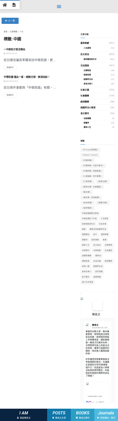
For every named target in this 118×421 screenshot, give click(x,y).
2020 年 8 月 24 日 (11, 81)
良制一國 (85, 266)
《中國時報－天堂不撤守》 (93, 166)
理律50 (98, 256)
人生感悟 (87, 48)
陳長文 (96, 314)
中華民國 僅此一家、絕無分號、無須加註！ (27, 76)
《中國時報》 (87, 160)
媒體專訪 (85, 234)
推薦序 (86, 123)
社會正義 (85, 90)
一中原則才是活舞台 (14, 49)
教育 (105, 240)
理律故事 (87, 75)
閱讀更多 (10, 68)
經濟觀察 (85, 101)
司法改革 (102, 224)
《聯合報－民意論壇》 (91, 197)
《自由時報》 (87, 203)
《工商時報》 (87, 181)
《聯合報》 (86, 192)
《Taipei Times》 (90, 155)
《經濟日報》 (102, 181)
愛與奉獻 (85, 43)
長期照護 (97, 277)
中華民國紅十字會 (89, 219)
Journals (106, 413)
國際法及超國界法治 (98, 229)
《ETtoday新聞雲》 (90, 150)
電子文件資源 (87, 282)
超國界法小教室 (88, 107)
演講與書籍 (86, 256)
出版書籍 (87, 118)
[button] (59, 6)
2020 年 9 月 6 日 (11, 53)
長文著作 (85, 113)
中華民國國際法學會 (90, 213)
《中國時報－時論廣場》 (92, 171)
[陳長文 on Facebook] (97, 305)
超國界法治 (88, 79)
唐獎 (84, 229)
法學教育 (87, 70)
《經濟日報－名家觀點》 (92, 187)
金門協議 (99, 272)
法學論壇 (97, 250)
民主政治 (85, 54)
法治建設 (85, 65)
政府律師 (95, 240)
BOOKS (82, 413)
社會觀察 (85, 95)
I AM (23, 413)
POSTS (59, 413)
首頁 (5, 32)
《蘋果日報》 (102, 203)
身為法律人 (88, 84)
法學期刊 (85, 250)
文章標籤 (13, 32)
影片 (95, 234)
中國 (21, 32)
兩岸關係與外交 (90, 59)
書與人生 (87, 127)
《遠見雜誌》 (87, 208)
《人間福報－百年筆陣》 (92, 176)
